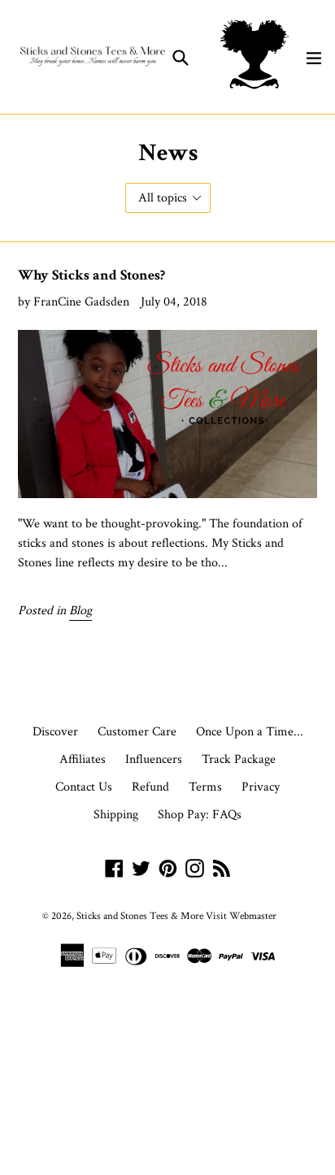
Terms (205, 787)
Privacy (260, 787)
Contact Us (83, 787)
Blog (80, 610)
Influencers (153, 759)
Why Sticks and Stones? (91, 275)
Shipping (116, 814)
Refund (150, 787)
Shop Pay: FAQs (199, 814)
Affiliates (82, 759)
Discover (55, 731)
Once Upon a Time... (249, 731)
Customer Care (137, 731)
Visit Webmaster (241, 916)
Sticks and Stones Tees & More (139, 916)
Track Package (239, 759)
